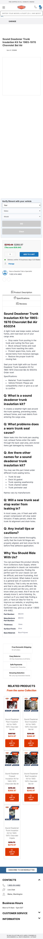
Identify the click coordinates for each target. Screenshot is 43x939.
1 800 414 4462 (15, 274)
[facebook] (4, 279)
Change (11, 264)
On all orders (16, 650)
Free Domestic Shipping (21, 647)
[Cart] (40, 7)
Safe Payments (16, 664)
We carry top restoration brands (19, 675)
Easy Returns (15, 656)
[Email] (9, 279)
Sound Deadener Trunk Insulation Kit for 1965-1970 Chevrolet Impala (12, 833)
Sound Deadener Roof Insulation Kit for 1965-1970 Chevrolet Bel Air (31, 779)
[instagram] (12, 926)
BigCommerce (11, 937)
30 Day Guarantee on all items (20, 659)
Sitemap (33, 937)
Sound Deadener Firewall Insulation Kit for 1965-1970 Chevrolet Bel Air (12, 779)
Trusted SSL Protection (18, 667)
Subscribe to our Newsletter (21, 870)
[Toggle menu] (9, 7)
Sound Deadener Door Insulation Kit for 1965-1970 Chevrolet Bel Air (31, 724)
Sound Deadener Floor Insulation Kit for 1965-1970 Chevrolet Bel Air (12, 724)
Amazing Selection (16, 673)
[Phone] (35, 7)
